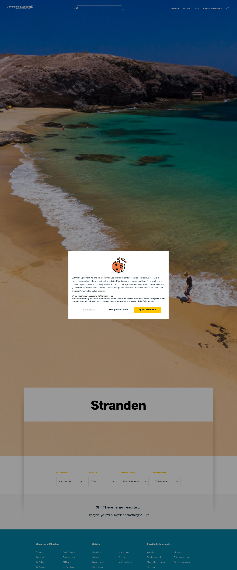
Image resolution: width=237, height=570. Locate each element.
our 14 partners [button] (104, 278)
